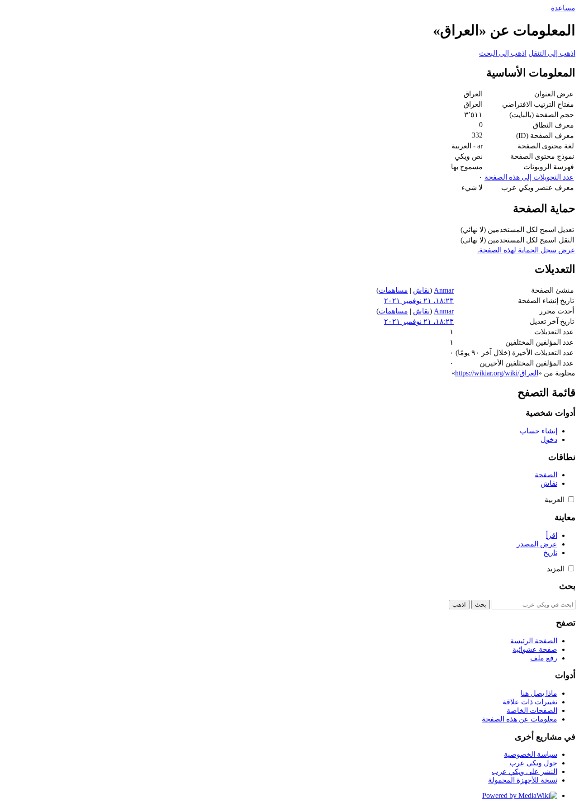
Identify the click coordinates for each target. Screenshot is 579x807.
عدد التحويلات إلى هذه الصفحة (529, 177)
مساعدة (563, 8)
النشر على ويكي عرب (524, 771)
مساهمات (393, 290)
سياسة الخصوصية (530, 754)
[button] (571, 499)
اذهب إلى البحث (503, 53)
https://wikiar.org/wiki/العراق (496, 373)
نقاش (421, 290)
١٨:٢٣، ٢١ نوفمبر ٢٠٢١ (419, 300)
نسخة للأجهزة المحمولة (522, 780)
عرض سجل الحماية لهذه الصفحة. (526, 250)
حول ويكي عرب (533, 763)
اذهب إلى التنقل (551, 53)
